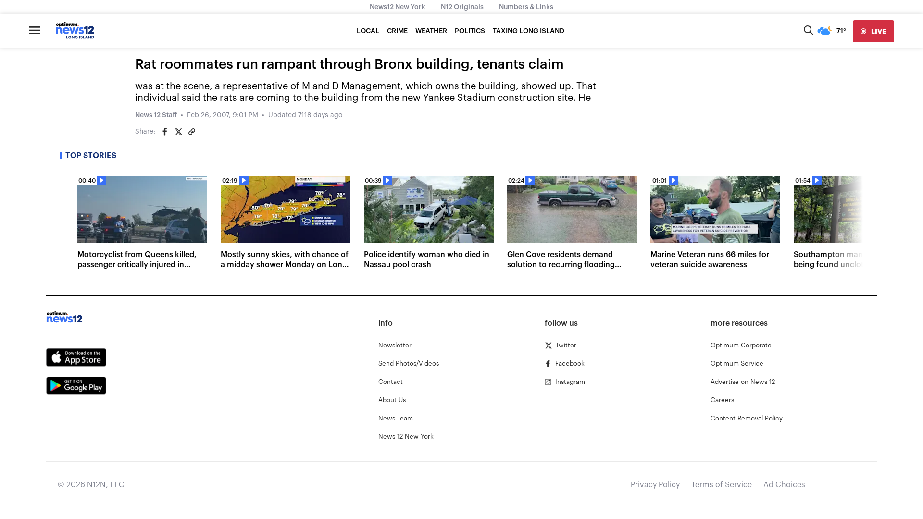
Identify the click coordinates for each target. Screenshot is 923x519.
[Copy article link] (192, 132)
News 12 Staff (156, 115)
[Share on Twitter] (178, 132)
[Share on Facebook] (165, 132)
